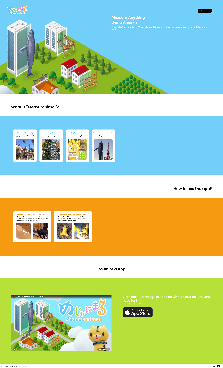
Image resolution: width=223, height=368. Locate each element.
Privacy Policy (24, 366)
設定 (214, 366)
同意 (218, 366)
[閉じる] (221, 366)
